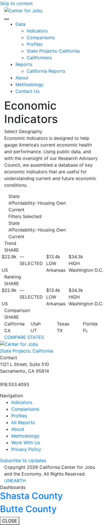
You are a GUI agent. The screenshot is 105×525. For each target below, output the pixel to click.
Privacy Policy (26, 449)
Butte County (28, 508)
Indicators (37, 31)
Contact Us (27, 91)
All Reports (23, 422)
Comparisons (41, 37)
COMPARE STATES (24, 337)
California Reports (46, 71)
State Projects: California (53, 51)
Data (20, 24)
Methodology (29, 84)
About (21, 78)
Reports (23, 64)
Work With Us (25, 442)
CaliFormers (39, 57)
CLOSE (9, 521)
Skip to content (16, 3)
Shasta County (31, 495)
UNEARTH (15, 480)
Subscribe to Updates (23, 460)
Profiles (35, 44)
